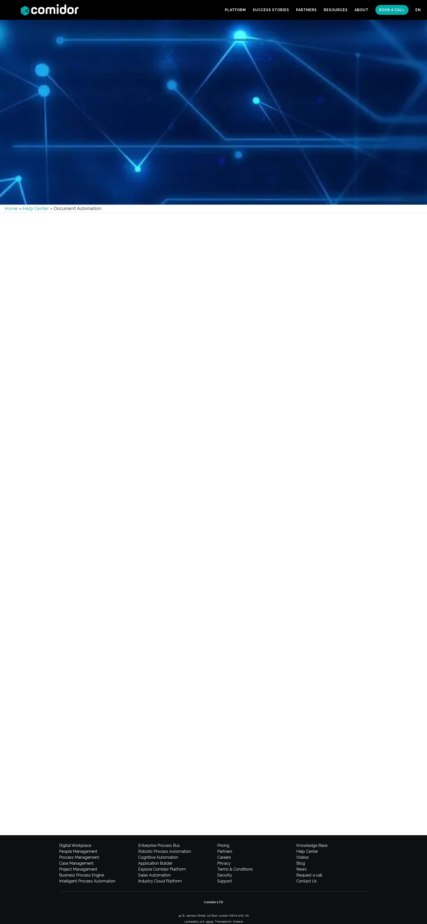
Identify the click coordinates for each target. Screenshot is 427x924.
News (301, 869)
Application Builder (155, 863)
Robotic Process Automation (164, 851)
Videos (302, 857)
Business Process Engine (81, 875)
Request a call (309, 875)
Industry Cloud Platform (160, 881)
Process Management (79, 857)
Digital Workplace (75, 845)
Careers (224, 857)
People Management (78, 851)
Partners (224, 851)
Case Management (76, 863)
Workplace (79, 476)
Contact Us (306, 881)
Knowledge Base (311, 845)
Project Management (78, 869)
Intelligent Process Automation (87, 881)
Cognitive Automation (158, 857)
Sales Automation (154, 875)
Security (224, 875)
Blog (300, 863)
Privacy (224, 863)
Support (224, 881)
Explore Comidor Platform (162, 869)
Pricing (223, 845)
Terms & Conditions (235, 869)
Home (11, 208)
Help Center (36, 208)
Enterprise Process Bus (159, 845)
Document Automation (103, 476)
